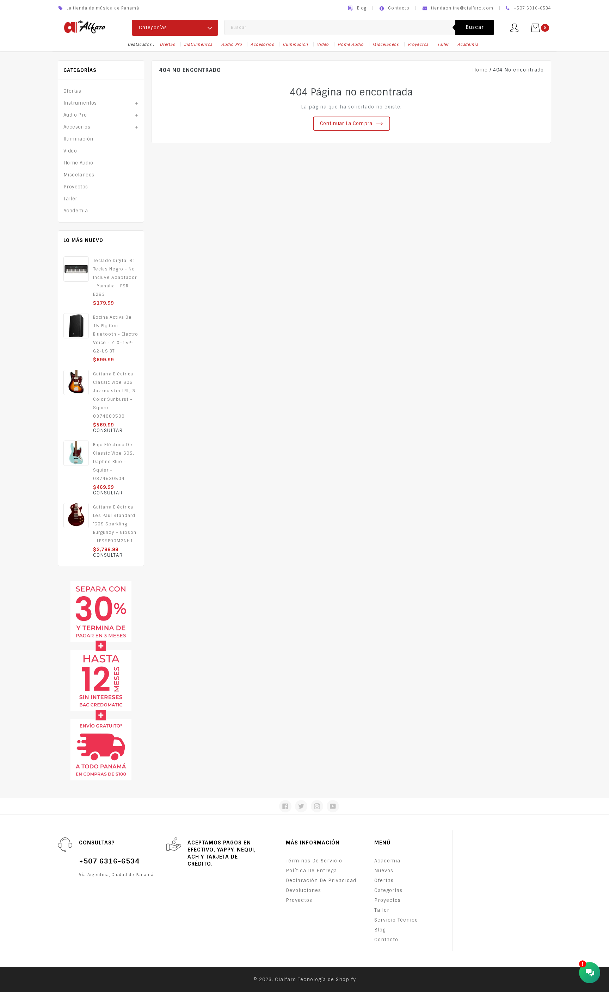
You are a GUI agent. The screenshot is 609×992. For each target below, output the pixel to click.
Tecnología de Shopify (327, 979)
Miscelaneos (386, 44)
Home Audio (351, 44)
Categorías (388, 890)
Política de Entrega (311, 871)
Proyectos (418, 44)
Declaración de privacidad (321, 881)
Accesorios (262, 44)
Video (323, 44)
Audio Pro (231, 44)
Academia (467, 44)
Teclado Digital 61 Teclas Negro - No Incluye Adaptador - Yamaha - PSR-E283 (115, 277)
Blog (362, 8)
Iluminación (295, 44)
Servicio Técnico (396, 920)
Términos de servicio (314, 861)
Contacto (399, 8)
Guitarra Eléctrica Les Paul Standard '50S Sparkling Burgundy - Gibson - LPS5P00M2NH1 (114, 524)
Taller (443, 44)
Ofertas (167, 44)
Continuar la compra (346, 123)
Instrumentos (198, 44)
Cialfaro (285, 979)
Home (480, 70)
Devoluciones (303, 890)
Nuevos (383, 871)
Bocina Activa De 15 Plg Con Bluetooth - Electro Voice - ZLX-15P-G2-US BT (115, 334)
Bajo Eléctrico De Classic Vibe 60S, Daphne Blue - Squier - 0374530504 (113, 461)
